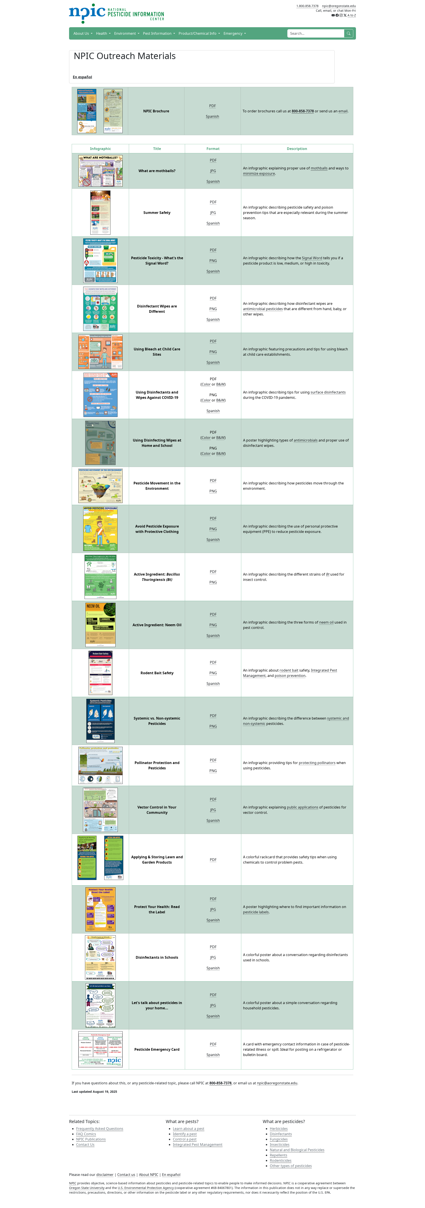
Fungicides (279, 1139)
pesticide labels (256, 912)
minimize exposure (259, 173)
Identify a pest (185, 1133)
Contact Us (85, 1144)
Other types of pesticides (291, 1165)
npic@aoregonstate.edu (277, 1083)
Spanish (212, 116)
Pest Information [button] (157, 33)
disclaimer (105, 1174)
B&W (220, 384)
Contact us (126, 1174)
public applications (302, 807)
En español (171, 1174)
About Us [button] (81, 33)
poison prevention (290, 675)
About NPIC (148, 1174)
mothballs (319, 168)
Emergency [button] (233, 33)
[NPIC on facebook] (337, 15)
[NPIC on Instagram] (341, 15)
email (343, 111)
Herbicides (279, 1128)
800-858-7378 (303, 111)
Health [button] (102, 33)
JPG (213, 170)
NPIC (72, 1183)
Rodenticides (281, 1160)
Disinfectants (281, 1133)
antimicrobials (306, 440)
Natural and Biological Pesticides (297, 1149)
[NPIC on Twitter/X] (345, 15)
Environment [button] (125, 33)
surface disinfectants (328, 392)
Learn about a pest (188, 1128)
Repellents (278, 1155)
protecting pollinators (317, 762)
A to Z (352, 15)
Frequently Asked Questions (99, 1128)
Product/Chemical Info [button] (198, 33)
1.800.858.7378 (307, 6)
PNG (213, 260)
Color (206, 384)
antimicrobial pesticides (263, 308)
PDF (212, 105)
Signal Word (312, 257)
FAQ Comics (86, 1133)
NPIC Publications (91, 1139)
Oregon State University (86, 1188)
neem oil (326, 622)
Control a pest (185, 1139)
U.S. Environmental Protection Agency (146, 1188)
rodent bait (289, 670)
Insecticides (280, 1144)
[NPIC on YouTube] (333, 15)
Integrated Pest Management (197, 1144)
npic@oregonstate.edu (339, 6)
